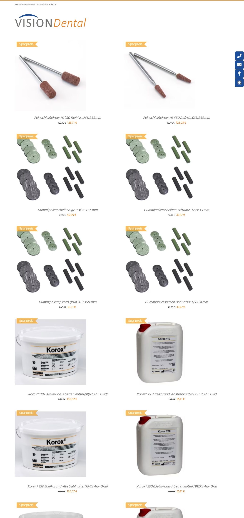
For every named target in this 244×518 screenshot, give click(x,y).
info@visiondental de (46, 4)
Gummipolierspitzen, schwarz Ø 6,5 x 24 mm (176, 302)
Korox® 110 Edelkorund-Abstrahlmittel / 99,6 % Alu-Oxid (176, 394)
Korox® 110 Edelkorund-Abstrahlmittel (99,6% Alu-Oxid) (67, 394)
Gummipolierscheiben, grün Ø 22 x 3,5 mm (68, 210)
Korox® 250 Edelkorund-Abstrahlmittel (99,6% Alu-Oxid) (68, 486)
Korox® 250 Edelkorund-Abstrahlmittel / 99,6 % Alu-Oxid (176, 486)
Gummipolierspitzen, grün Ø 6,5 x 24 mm (67, 302)
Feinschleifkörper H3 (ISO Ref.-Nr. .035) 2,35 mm (176, 117)
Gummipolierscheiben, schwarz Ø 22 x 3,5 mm (176, 210)
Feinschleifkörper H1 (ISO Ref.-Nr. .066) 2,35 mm (67, 117)
